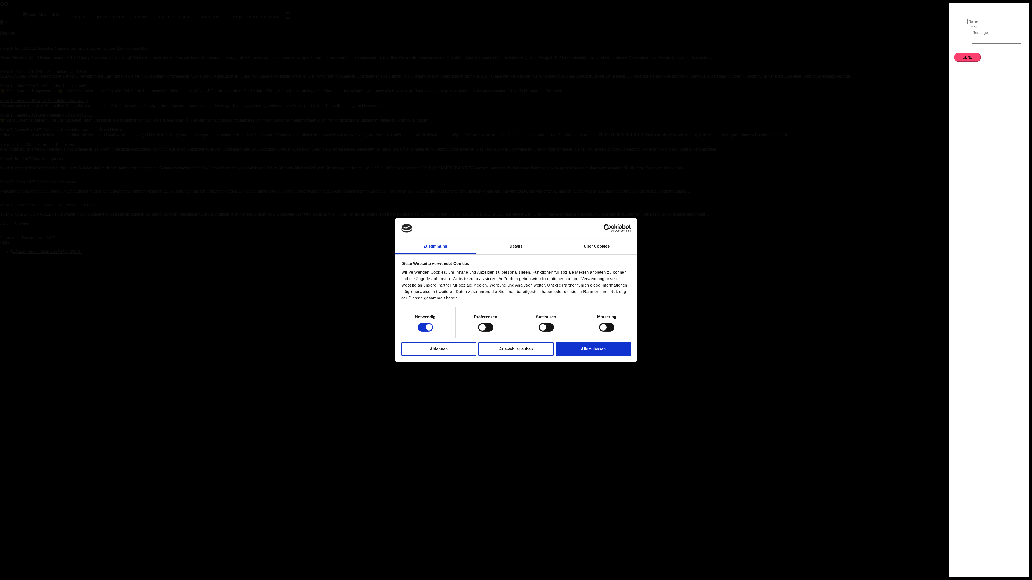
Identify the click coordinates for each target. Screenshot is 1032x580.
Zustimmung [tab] (435, 246)
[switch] (485, 327)
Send (967, 57)
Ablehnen (439, 349)
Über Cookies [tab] (597, 246)
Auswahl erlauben (516, 349)
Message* (962, 42)
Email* (960, 26)
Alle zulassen (593, 349)
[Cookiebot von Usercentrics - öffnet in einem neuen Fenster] (607, 228)
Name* (960, 21)
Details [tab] (516, 246)
